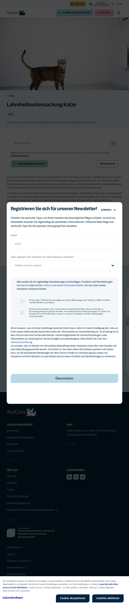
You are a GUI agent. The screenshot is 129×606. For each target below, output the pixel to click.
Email (14, 235)
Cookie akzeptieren (72, 598)
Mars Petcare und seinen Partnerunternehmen (61, 285)
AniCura (24, 285)
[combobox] (64, 265)
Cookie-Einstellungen (13, 598)
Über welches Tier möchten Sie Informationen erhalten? (42, 257)
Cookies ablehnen (107, 598)
